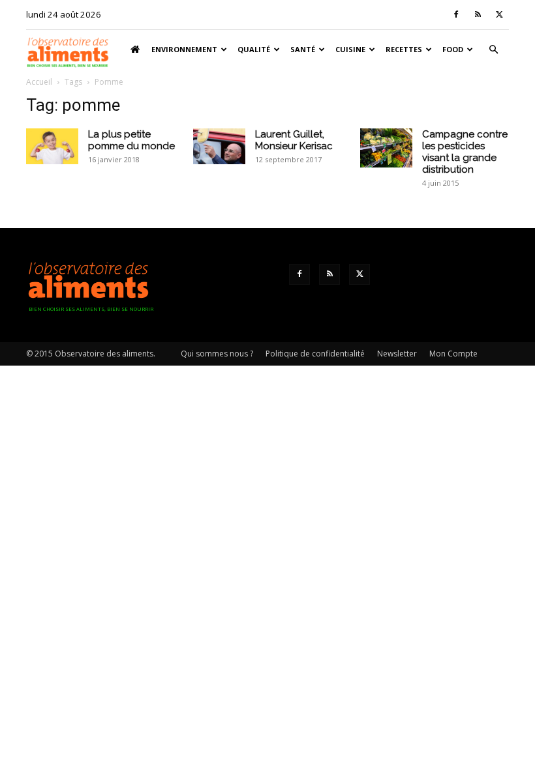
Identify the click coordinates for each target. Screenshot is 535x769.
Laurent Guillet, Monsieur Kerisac (294, 140)
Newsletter (397, 353)
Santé (302, 49)
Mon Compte (453, 353)
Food (452, 49)
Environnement (184, 49)
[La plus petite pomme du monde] (52, 146)
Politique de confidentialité (315, 353)
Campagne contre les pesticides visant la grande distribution (465, 151)
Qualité (253, 49)
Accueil (39, 81)
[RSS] (477, 14)
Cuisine (350, 49)
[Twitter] (499, 14)
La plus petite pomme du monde (131, 140)
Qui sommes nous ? (217, 353)
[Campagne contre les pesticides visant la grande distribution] (386, 147)
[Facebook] (456, 14)
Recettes (404, 49)
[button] (493, 50)
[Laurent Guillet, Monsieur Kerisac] (219, 146)
